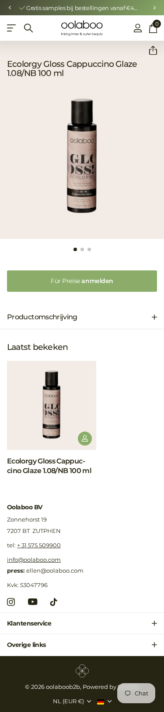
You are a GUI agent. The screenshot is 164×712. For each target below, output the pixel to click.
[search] (28, 28)
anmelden (82, 281)
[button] (9, 8)
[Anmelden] (137, 27)
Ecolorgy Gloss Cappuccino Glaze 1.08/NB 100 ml (49, 466)
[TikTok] (53, 602)
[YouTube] (32, 601)
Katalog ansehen (12, 28)
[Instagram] (11, 602)
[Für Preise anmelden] (85, 439)
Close (82, 623)
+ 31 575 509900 (39, 545)
